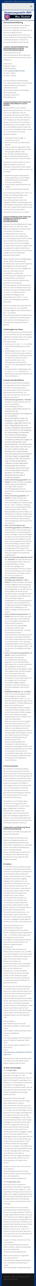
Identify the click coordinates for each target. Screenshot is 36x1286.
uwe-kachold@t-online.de (16, 71)
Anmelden (6, 1283)
